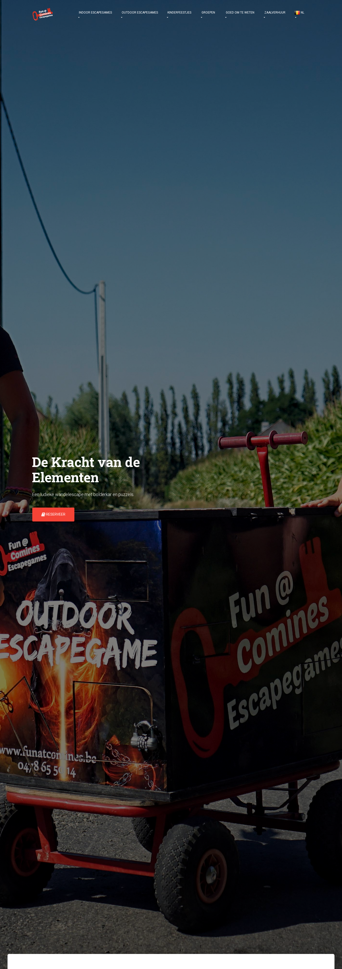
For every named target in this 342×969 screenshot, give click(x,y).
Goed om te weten (239, 12)
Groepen (208, 12)
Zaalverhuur (274, 12)
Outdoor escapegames (139, 12)
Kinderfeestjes (179, 12)
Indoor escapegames (95, 12)
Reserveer (55, 514)
